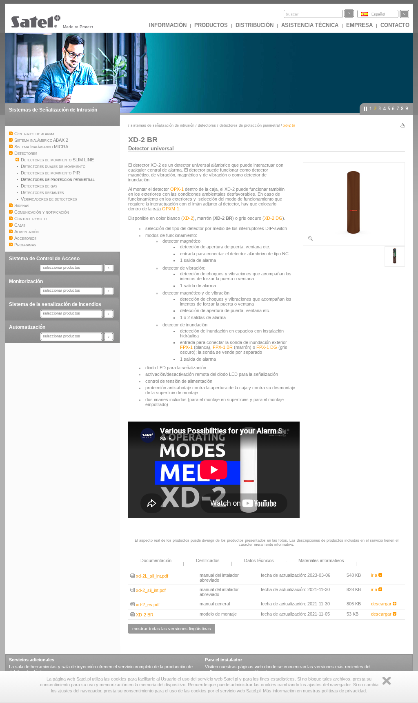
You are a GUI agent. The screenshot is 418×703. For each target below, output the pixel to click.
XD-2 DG (273, 218)
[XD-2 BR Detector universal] (354, 239)
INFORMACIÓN (168, 25)
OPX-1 (177, 189)
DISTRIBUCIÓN (254, 25)
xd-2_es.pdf (147, 604)
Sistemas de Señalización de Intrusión (53, 110)
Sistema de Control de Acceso (44, 258)
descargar (382, 603)
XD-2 (188, 218)
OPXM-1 (170, 208)
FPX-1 (186, 347)
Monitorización (26, 281)
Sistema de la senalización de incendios (55, 304)
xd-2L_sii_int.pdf (151, 576)
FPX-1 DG (266, 347)
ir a (374, 575)
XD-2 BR (144, 614)
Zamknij (386, 681)
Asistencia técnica (309, 25)
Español (378, 14)
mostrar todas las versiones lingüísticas (171, 628)
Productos (211, 25)
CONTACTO (394, 25)
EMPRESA (359, 25)
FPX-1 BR (223, 347)
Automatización (27, 327)
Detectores (207, 125)
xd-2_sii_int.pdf (150, 590)
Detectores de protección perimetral (250, 125)
